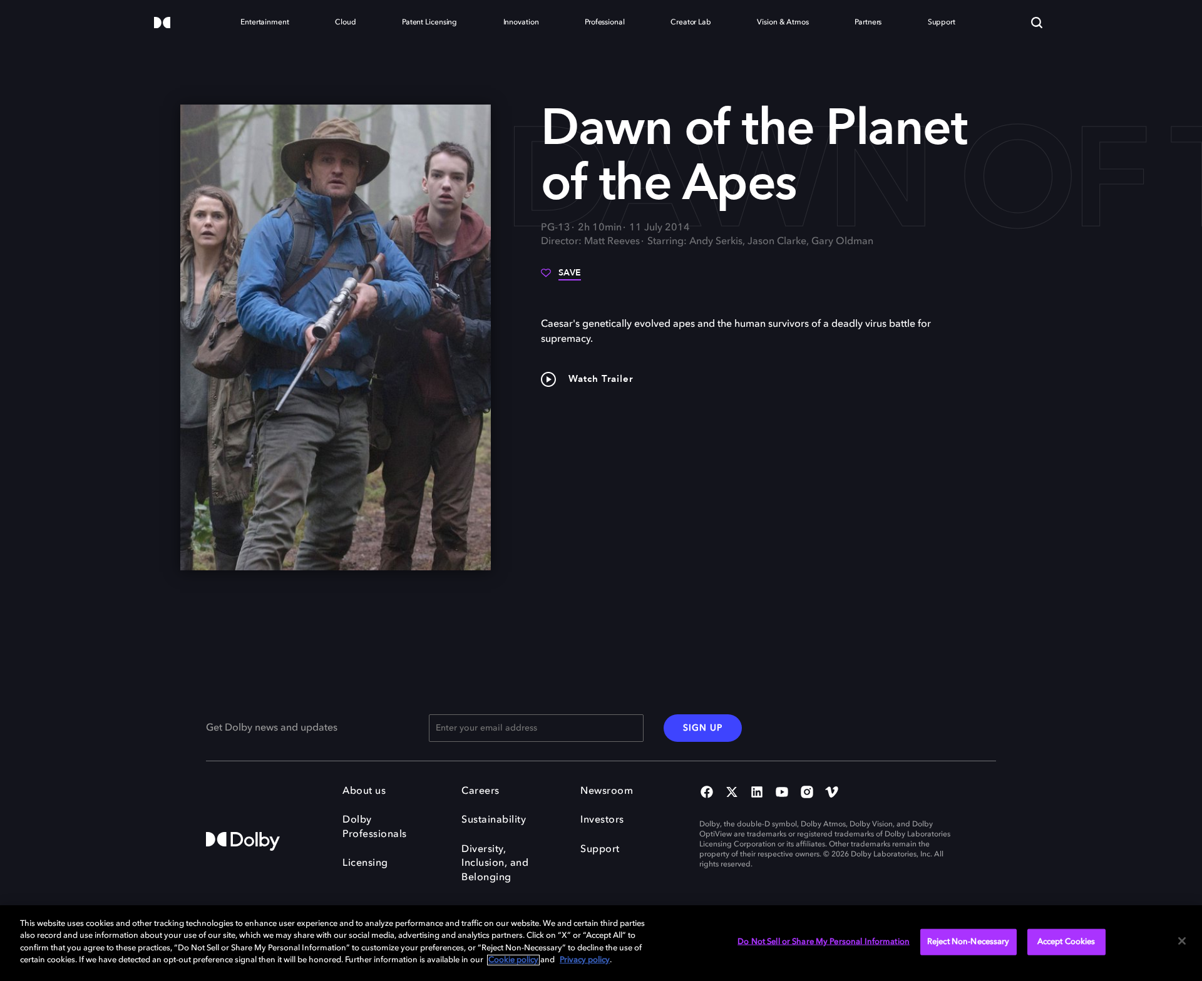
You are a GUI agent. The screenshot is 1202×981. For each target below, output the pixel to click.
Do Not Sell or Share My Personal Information (823, 942)
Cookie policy (513, 960)
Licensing (365, 863)
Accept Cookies (1066, 942)
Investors (602, 820)
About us (364, 791)
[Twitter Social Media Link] (731, 793)
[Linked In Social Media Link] (756, 793)
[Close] (1182, 941)
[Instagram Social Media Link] (806, 793)
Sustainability (493, 820)
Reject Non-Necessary (968, 942)
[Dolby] (162, 23)
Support (600, 850)
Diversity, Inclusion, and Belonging (494, 864)
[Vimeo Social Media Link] (832, 793)
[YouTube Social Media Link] (781, 793)
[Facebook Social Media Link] (706, 793)
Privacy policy (585, 960)
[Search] (1037, 23)
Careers (480, 791)
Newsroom (606, 791)
